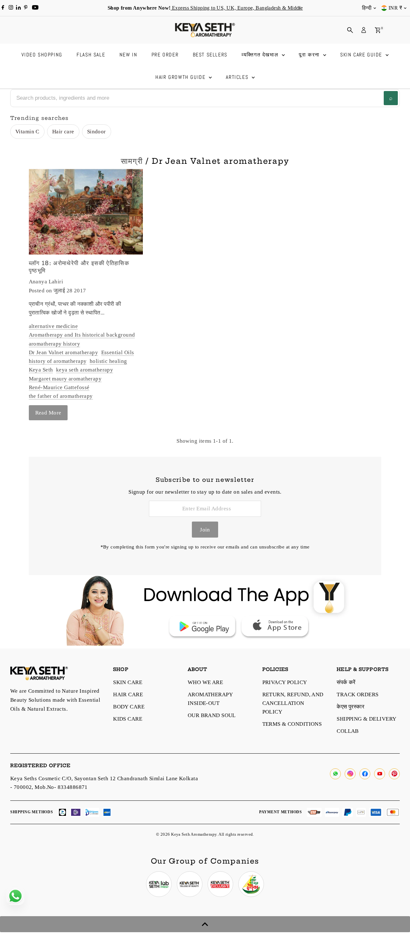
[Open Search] (350, 30)
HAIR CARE (128, 694)
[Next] (299, 8)
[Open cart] (377, 30)
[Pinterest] (25, 8)
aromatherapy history (54, 344)
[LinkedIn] (19, 8)
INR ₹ (395, 8)
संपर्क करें (346, 682)
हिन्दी (367, 8)
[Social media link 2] (189, 884)
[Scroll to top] (205, 924)
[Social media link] (335, 773)
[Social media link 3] (220, 884)
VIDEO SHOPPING (41, 54)
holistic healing (108, 361)
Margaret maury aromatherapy (65, 379)
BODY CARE (128, 707)
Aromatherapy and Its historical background (82, 335)
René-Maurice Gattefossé (59, 387)
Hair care (63, 132)
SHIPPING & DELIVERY (366, 719)
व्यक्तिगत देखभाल (261, 54)
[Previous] (111, 8)
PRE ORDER (165, 54)
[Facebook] (3, 8)
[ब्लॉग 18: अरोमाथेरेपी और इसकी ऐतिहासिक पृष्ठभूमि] (86, 212)
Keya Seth (41, 370)
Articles (238, 77)
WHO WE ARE (205, 682)
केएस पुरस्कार (350, 707)
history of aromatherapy (58, 361)
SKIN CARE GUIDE (362, 54)
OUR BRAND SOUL (212, 715)
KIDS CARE (127, 719)
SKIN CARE (127, 682)
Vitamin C (27, 132)
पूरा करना (310, 54)
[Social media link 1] (159, 884)
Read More (48, 413)
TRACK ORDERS (357, 694)
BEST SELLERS (210, 54)
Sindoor (96, 132)
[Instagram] (11, 8)
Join (205, 530)
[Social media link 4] (251, 884)
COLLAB (348, 731)
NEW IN (128, 54)
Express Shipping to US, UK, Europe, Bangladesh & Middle (236, 8)
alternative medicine (53, 326)
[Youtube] (35, 8)
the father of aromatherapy (61, 396)
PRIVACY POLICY (284, 682)
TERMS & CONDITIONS (292, 724)
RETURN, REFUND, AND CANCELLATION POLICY (293, 703)
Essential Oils (117, 352)
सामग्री (132, 161)
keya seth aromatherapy (84, 370)
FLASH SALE (91, 54)
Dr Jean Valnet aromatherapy (63, 352)
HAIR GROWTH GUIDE (181, 77)
